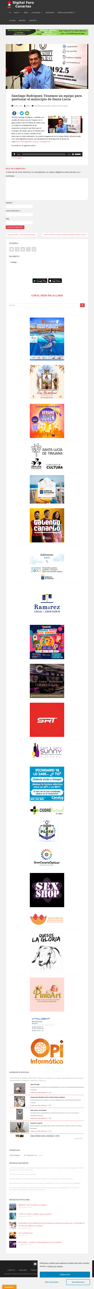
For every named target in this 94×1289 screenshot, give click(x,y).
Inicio (26, 13)
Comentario (10, 176)
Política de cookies (55, 1266)
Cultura (12, 21)
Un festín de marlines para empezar (22, 1174)
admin (28, 106)
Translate (40, 1155)
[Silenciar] (73, 154)
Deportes (22, 21)
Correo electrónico (13, 211)
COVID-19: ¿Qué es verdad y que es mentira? (35, 1214)
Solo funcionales (51, 1282)
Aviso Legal (23, 1270)
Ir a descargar (17, 158)
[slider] (78, 154)
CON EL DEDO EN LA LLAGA (47, 295)
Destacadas (50, 13)
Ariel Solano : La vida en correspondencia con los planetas (40, 1242)
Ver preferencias (78, 1282)
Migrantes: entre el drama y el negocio (32, 1205)
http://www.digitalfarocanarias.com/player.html (33, 142)
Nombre (9, 203)
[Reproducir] (14, 154)
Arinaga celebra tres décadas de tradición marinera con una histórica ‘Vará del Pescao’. (41, 1179)
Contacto (33, 21)
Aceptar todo (65, 1274)
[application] (47, 154)
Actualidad (36, 13)
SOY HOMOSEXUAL (25, 1233)
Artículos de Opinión (65, 13)
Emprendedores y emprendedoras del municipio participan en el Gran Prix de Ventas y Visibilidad (44, 1183)
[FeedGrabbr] (47, 1138)
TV (10, 13)
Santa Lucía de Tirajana (60, 106)
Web (7, 219)
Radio (16, 13)
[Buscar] (82, 305)
